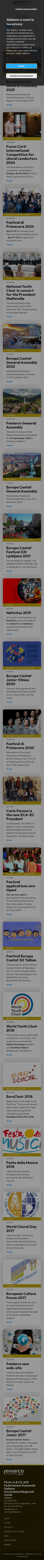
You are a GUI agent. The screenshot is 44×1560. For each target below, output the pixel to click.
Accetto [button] (21, 66)
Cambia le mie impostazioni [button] (21, 76)
